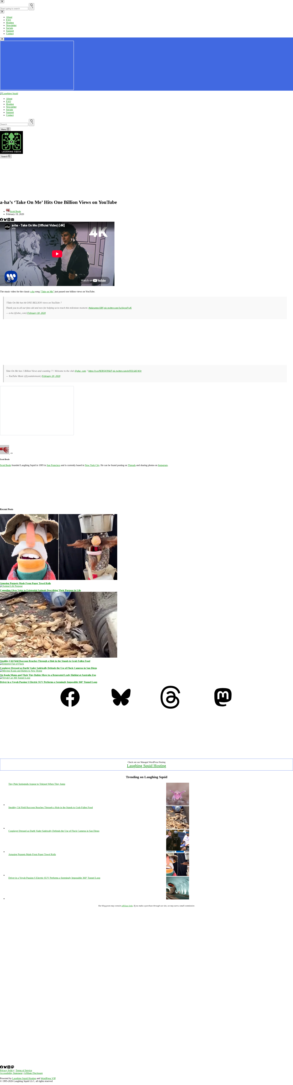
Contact (10, 115)
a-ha (32, 291)
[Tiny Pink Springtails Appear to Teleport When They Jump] (177, 804)
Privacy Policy (7, 1070)
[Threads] (9, 220)
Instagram (163, 465)
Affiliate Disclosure (33, 1073)
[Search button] (31, 122)
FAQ (8, 101)
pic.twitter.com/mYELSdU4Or (127, 371)
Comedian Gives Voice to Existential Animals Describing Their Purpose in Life (40, 590)
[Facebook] (2, 220)
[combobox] (14, 124)
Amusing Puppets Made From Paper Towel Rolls (25, 583)
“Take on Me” (47, 291)
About (9, 98)
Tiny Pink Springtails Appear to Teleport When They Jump (36, 784)
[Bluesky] (5, 220)
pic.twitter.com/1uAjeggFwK (118, 308)
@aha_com (80, 371)
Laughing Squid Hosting (146, 766)
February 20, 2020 (51, 376)
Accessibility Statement (11, 1073)
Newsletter (11, 107)
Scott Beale (5, 465)
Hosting (10, 104)
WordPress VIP (48, 1078)
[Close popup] (2, 39)
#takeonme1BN (96, 308)
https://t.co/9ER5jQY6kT (100, 371)
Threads (132, 465)
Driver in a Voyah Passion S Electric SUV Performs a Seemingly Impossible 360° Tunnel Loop (48, 682)
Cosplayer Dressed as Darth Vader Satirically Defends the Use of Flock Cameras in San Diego (48, 668)
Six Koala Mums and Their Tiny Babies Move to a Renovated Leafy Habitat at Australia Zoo (48, 675)
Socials (9, 109)
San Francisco (53, 465)
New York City (92, 465)
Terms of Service (24, 1070)
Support (10, 112)
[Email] (12, 220)
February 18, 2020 (36, 313)
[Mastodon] (223, 708)
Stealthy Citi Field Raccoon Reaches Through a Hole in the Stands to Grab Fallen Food (45, 661)
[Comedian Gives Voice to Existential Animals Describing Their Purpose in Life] (11, 586)
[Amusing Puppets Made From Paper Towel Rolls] (58, 579)
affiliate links (127, 906)
